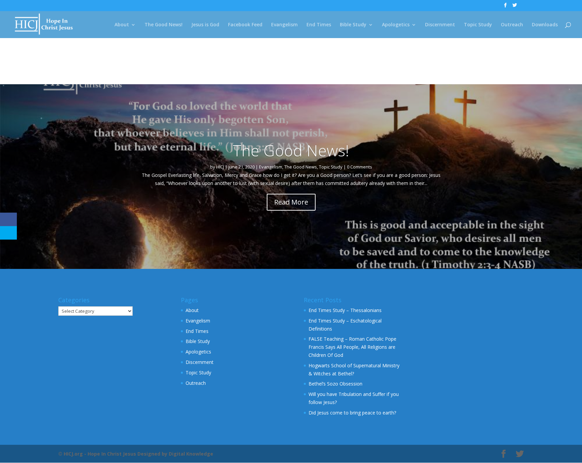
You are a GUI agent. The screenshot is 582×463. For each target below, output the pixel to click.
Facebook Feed (245, 25)
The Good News (300, 167)
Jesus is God (205, 25)
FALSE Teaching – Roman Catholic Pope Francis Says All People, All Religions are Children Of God (352, 347)
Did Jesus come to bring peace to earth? (352, 412)
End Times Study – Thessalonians (345, 310)
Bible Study (353, 25)
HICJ (220, 167)
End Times (318, 25)
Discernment (440, 25)
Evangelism (284, 25)
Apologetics (396, 25)
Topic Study (478, 25)
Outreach (512, 25)
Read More (291, 202)
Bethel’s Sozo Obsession (335, 383)
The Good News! (163, 25)
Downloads (545, 25)
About (122, 25)
